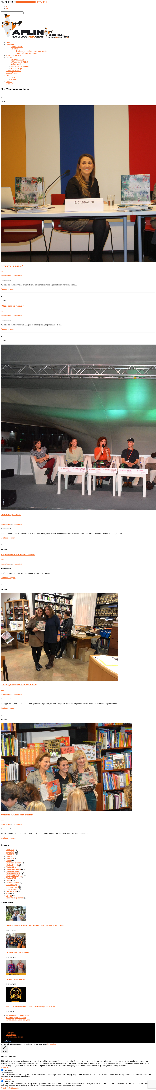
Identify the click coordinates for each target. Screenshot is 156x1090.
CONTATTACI (41, 2)
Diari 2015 (10, 850)
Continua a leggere (8, 289)
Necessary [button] (5, 1068)
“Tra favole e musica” (12, 266)
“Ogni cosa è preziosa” (12, 306)
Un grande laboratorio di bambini (18, 554)
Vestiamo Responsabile (20, 66)
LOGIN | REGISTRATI (25, 2)
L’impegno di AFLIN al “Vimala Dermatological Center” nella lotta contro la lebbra (35, 925)
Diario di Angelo (12, 865)
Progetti (9, 896)
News (8, 75)
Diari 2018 (10, 856)
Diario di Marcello (13, 874)
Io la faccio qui (16, 68)
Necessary (8, 1070)
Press (13, 77)
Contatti (9, 82)
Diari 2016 (10, 852)
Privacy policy (11, 1035)
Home (8, 42)
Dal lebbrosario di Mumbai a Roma (18, 952)
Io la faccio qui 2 (12, 887)
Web (2, 271)
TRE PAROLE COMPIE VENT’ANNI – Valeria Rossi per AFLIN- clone (30, 1006)
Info (54, 1044)
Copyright (10, 1032)
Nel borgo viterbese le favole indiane (19, 684)
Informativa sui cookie (14, 1037)
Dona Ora (10, 84)
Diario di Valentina (13, 878)
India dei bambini (6, 275)
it (6, 6)
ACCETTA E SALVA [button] (10, 1088)
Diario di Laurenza (13, 872)
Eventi (13, 79)
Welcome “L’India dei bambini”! (17, 814)
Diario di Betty (11, 867)
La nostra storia (17, 47)
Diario (8, 861)
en (7, 8)
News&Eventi (11, 891)
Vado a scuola (16, 64)
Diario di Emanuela (13, 869)
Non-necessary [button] (6, 1079)
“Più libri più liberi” (11, 514)
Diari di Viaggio (12, 73)
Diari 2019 (10, 858)
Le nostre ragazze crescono (15, 979)
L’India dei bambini (13, 71)
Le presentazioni (17, 275)
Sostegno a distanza (13, 55)
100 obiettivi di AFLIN (20, 62)
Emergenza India (17, 60)
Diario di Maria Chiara (14, 876)
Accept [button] (50, 1044)
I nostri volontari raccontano (26, 53)
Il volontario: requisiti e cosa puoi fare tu (31, 51)
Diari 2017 (10, 854)
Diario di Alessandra (14, 863)
